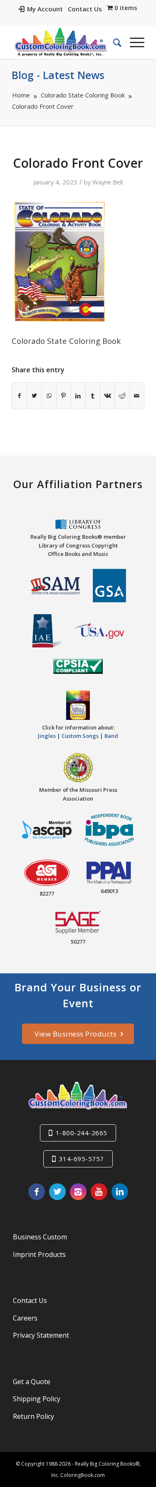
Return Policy (33, 1416)
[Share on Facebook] (19, 396)
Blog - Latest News (58, 75)
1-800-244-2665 (81, 1133)
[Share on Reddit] (122, 396)
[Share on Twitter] (34, 396)
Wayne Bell (107, 182)
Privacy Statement (41, 1335)
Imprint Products (39, 1254)
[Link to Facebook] (36, 1191)
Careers (25, 1318)
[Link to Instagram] (78, 1191)
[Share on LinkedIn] (78, 396)
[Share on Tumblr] (93, 396)
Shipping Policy (36, 1398)
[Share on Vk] (107, 396)
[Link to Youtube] (99, 1191)
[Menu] (132, 42)
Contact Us (85, 9)
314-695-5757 (81, 1158)
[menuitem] (41, 9)
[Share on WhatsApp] (49, 396)
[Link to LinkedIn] (119, 1191)
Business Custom (40, 1236)
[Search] (113, 42)
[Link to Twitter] (57, 1191)
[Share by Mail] (137, 396)
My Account (45, 9)
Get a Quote (31, 1381)
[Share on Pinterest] (64, 396)
